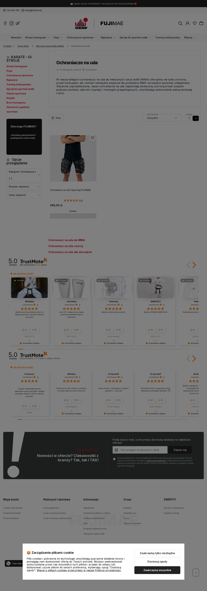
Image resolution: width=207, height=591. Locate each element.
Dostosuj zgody (157, 561)
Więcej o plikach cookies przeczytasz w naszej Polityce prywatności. (79, 570)
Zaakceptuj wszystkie (157, 570)
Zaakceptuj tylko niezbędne (157, 553)
